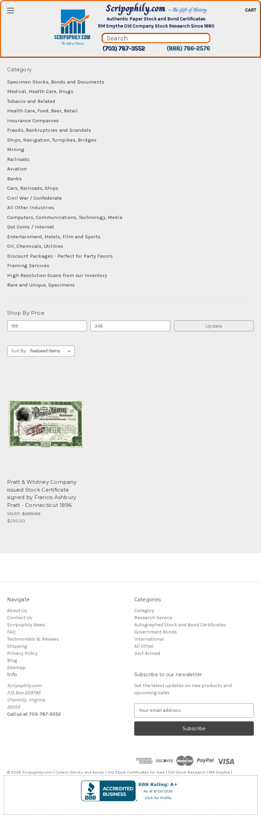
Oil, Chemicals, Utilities (35, 246)
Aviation (17, 169)
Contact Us (19, 618)
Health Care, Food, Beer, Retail (42, 111)
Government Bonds (155, 632)
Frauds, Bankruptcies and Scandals (49, 130)
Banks (14, 179)
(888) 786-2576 (188, 48)
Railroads (18, 159)
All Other (144, 646)
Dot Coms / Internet (30, 227)
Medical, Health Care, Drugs (40, 91)
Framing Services (28, 265)
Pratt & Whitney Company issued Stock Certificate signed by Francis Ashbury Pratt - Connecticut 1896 (41, 493)
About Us (17, 610)
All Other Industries (30, 207)
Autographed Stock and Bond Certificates (180, 625)
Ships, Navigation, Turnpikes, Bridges (52, 140)
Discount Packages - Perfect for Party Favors (60, 256)
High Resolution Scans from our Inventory (57, 275)
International (149, 639)
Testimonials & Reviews (33, 639)
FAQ (11, 632)
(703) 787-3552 (123, 48)
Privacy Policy (22, 653)
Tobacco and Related (31, 101)
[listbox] (51, 351)
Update (213, 326)
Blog (12, 660)
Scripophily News (26, 625)
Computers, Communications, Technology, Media (64, 217)
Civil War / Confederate (34, 198)
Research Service (153, 618)
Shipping (17, 646)
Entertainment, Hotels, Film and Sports (54, 237)
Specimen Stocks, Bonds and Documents (55, 82)
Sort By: (19, 350)
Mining (15, 149)
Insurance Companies (33, 120)
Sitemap (16, 667)
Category (144, 610)
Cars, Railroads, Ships (32, 188)
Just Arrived (147, 653)
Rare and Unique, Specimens (41, 285)
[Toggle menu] (10, 10)
